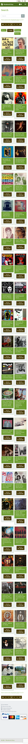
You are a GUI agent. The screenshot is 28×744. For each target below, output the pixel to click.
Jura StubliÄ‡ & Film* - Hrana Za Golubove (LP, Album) (6, 679)
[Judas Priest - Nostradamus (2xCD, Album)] (20, 560)
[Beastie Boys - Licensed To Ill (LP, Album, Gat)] (20, 423)
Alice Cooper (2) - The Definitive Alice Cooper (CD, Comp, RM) (20, 597)
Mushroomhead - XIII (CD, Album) (7, 512)
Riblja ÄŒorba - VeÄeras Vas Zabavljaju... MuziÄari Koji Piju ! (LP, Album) (20, 79)
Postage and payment (7, 708)
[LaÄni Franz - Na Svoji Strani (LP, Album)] (20, 314)
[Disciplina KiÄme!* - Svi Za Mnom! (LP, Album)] (7, 259)
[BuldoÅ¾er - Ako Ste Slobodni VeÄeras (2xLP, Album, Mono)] (7, 341)
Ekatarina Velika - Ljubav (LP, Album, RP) (7, 107)
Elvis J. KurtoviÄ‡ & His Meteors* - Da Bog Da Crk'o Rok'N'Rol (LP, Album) (20, 404)
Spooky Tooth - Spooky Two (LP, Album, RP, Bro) (19, 486)
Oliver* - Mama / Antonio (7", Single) (20, 241)
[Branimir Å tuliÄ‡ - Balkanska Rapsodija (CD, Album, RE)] (7, 643)
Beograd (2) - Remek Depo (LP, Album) (7, 431)
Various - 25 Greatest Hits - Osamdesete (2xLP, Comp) (7, 486)
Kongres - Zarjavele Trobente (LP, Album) (7, 376)
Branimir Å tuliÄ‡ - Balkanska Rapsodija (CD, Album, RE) (7, 652)
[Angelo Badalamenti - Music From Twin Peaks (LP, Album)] (20, 670)
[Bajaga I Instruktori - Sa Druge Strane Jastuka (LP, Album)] (7, 70)
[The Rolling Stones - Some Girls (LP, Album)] (7, 178)
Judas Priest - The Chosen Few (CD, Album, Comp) (20, 541)
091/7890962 (5, 704)
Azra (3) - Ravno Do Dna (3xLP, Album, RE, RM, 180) (7, 459)
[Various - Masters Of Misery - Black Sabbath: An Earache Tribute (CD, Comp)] (20, 504)
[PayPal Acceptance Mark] (14, 716)
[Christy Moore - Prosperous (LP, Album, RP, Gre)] (7, 205)
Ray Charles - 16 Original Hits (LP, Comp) (7, 161)
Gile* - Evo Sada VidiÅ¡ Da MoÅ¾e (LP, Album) (20, 350)
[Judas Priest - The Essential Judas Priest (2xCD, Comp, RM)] (7, 587)
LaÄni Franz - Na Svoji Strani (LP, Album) (19, 323)
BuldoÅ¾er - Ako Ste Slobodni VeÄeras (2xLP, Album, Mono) (7, 350)
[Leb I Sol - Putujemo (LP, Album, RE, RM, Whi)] (20, 450)
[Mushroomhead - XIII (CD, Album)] (7, 504)
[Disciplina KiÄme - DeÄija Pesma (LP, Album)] (20, 287)
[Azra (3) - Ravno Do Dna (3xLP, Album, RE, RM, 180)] (7, 450)
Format (18, 30)
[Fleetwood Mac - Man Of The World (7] (7, 43)
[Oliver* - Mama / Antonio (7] (20, 232)
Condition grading (6, 709)
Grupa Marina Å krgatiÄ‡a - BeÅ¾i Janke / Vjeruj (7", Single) (20, 107)
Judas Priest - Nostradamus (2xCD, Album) (20, 569)
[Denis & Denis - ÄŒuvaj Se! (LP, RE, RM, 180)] (20, 206)
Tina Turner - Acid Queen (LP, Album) (20, 134)
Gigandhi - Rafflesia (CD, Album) (7, 624)
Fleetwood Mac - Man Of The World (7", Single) (7, 52)
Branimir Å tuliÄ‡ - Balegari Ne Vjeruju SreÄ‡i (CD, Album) (20, 625)
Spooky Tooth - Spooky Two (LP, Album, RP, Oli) (19, 188)
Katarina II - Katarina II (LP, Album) (20, 376)
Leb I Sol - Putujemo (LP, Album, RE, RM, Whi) (20, 459)
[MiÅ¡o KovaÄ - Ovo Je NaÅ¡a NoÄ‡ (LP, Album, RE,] (20, 43)
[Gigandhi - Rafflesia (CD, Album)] (7, 616)
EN (25, 1)
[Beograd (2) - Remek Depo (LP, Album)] (7, 423)
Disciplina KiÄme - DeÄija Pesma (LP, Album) (20, 296)
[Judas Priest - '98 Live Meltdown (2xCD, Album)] (7, 560)
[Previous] (2, 24)
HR (22, 1)
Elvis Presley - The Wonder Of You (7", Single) (7, 241)
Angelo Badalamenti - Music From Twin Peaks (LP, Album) (20, 679)
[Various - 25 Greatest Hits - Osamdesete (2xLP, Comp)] (7, 477)
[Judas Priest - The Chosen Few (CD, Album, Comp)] (20, 532)
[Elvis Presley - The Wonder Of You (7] (7, 232)
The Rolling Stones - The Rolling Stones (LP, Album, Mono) (20, 160)
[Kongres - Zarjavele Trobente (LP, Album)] (7, 368)
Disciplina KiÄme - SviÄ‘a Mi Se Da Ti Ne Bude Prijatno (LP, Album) (20, 268)
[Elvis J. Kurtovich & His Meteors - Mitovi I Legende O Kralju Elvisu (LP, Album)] (7, 394)
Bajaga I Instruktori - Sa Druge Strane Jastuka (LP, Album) (7, 79)
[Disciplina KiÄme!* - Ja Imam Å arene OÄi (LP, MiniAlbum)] (7, 314)
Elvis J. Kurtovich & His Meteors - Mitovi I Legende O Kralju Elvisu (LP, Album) (7, 403)
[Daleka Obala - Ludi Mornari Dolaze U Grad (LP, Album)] (20, 643)
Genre (17, 33)
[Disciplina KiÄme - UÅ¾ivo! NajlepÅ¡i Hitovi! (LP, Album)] (7, 287)
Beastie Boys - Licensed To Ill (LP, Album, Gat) (20, 432)
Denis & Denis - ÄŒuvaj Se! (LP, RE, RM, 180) (20, 215)
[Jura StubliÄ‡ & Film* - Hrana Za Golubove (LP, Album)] (7, 669)
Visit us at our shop (6, 706)
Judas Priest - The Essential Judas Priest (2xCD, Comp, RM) (7, 597)
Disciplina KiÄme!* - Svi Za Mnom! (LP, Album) (7, 268)
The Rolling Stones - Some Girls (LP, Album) (7, 187)
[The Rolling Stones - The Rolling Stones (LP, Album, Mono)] (20, 151)
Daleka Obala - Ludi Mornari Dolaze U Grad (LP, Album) (20, 652)
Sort (4, 30)
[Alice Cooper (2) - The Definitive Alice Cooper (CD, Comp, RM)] (20, 587)
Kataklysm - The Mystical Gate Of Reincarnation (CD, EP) (7, 541)
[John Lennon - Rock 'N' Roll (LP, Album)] (7, 126)
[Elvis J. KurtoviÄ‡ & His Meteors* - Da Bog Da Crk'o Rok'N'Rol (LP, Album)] (20, 394)
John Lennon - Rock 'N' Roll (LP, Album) (7, 134)
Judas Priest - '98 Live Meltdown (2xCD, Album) (7, 569)
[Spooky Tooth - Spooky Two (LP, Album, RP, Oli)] (20, 179)
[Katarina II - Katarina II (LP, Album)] (20, 368)
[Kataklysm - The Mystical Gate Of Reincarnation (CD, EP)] (7, 532)
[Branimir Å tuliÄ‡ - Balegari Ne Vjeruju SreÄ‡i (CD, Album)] (20, 616)
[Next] (20, 24)
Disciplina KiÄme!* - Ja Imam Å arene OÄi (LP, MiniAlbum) (7, 323)
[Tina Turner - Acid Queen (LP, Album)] (20, 126)
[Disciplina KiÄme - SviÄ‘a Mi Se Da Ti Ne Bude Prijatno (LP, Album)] (20, 259)
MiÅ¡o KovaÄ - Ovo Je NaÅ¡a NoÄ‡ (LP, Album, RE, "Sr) (20, 52)
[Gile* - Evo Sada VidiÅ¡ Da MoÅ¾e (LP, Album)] (20, 341)
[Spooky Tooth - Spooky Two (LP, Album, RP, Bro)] (20, 477)
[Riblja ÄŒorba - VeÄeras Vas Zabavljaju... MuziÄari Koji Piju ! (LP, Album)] (20, 70)
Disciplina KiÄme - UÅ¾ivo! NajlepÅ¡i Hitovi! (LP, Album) (7, 296)
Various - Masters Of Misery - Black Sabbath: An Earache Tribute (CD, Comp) (20, 513)
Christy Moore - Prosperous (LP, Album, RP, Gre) (6, 214)
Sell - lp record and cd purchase (9, 711)
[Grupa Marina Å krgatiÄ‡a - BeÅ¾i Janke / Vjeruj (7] (20, 98)
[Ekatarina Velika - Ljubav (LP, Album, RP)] (7, 98)
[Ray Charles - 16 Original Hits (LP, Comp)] (7, 152)
